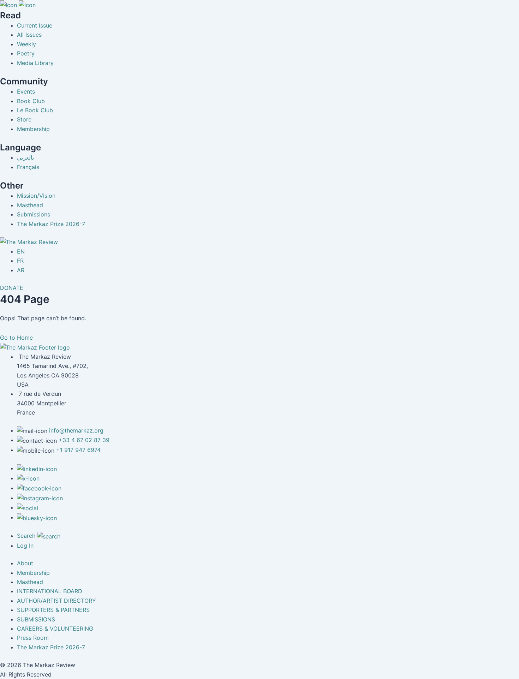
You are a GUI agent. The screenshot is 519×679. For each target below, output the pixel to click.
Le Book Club (35, 110)
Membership (33, 128)
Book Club (31, 101)
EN (21, 251)
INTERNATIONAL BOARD (49, 591)
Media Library (35, 62)
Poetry (26, 53)
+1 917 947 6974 (78, 449)
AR (20, 270)
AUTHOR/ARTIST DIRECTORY (56, 600)
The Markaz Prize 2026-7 (51, 223)
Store (24, 119)
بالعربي (25, 157)
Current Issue (34, 25)
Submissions (33, 214)
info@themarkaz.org (76, 430)
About (25, 563)
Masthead (30, 205)
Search (27, 535)
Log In (25, 545)
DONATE (11, 287)
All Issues (29, 34)
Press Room (33, 637)
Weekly (26, 44)
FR (20, 260)
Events (26, 91)
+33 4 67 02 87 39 (84, 439)
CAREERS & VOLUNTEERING (55, 628)
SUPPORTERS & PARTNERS (53, 609)
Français (28, 167)
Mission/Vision (36, 195)
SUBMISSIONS (36, 619)
